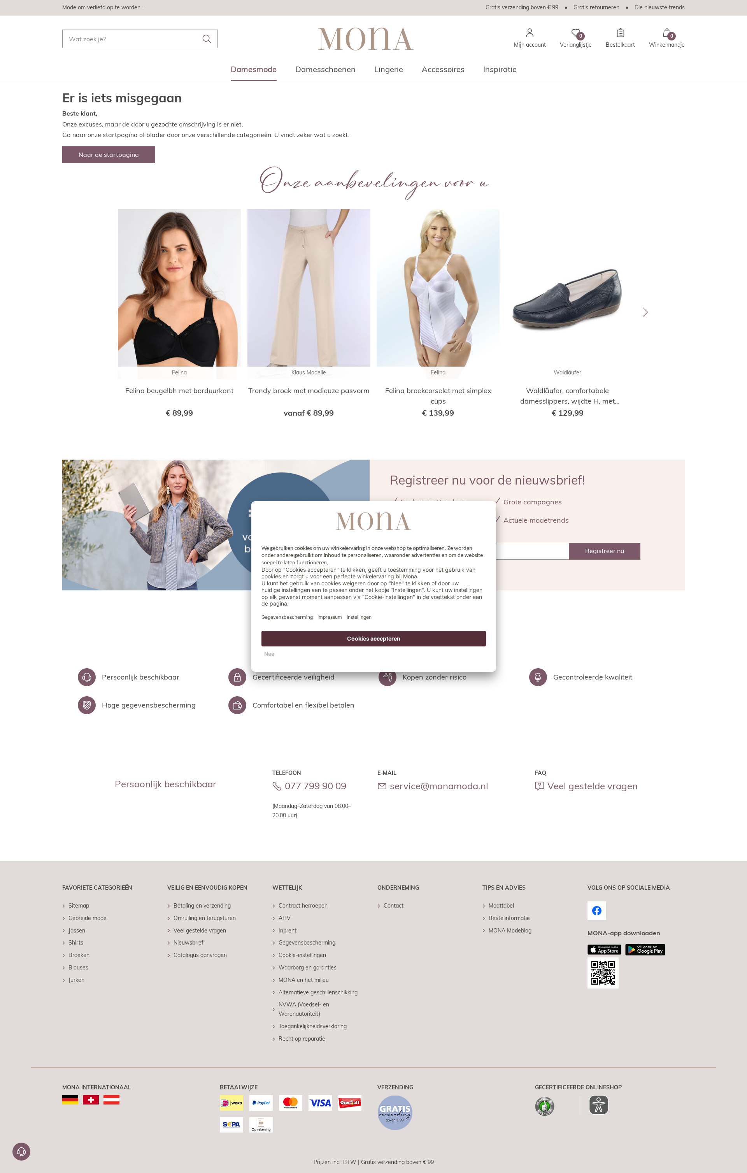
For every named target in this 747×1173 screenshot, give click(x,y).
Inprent (287, 930)
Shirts (75, 942)
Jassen (76, 930)
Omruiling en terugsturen (205, 918)
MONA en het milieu (304, 979)
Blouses (78, 967)
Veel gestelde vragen (592, 786)
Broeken (78, 955)
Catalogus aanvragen (200, 955)
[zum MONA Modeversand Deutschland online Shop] (70, 1100)
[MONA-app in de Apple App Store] (604, 949)
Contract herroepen (303, 905)
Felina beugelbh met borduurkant (179, 390)
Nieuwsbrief (188, 942)
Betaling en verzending (202, 905)
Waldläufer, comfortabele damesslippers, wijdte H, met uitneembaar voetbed (567, 396)
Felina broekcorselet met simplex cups (438, 396)
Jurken (76, 979)
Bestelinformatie (509, 918)
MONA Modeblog (510, 930)
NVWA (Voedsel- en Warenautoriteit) (304, 1009)
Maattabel (501, 905)
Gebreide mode (87, 918)
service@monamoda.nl (439, 786)
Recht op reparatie (302, 1038)
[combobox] (140, 39)
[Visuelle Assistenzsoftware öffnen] (594, 1105)
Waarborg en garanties (308, 967)
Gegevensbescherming (307, 942)
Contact (393, 905)
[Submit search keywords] (207, 39)
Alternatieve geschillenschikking (318, 992)
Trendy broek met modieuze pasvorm (309, 390)
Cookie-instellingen (302, 955)
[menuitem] (253, 71)
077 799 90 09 (315, 786)
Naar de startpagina (109, 154)
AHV (285, 918)
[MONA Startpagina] (366, 39)
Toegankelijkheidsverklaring (313, 1026)
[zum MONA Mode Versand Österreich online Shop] (111, 1100)
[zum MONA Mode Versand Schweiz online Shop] (91, 1100)
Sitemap (78, 905)
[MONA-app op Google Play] (645, 949)
